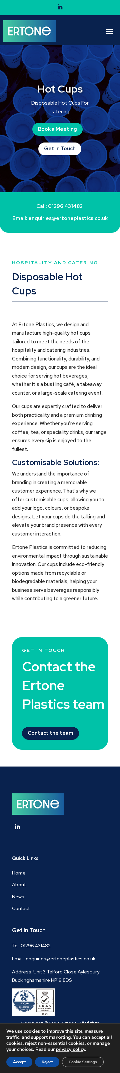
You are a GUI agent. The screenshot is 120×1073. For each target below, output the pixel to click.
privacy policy (70, 1049)
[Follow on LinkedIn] (60, 7)
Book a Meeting (57, 129)
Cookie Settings (83, 1062)
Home (19, 873)
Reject (47, 1062)
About (19, 885)
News (18, 897)
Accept (19, 1062)
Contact (21, 908)
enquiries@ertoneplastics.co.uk (68, 218)
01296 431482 (36, 946)
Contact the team (50, 733)
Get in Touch (60, 148)
